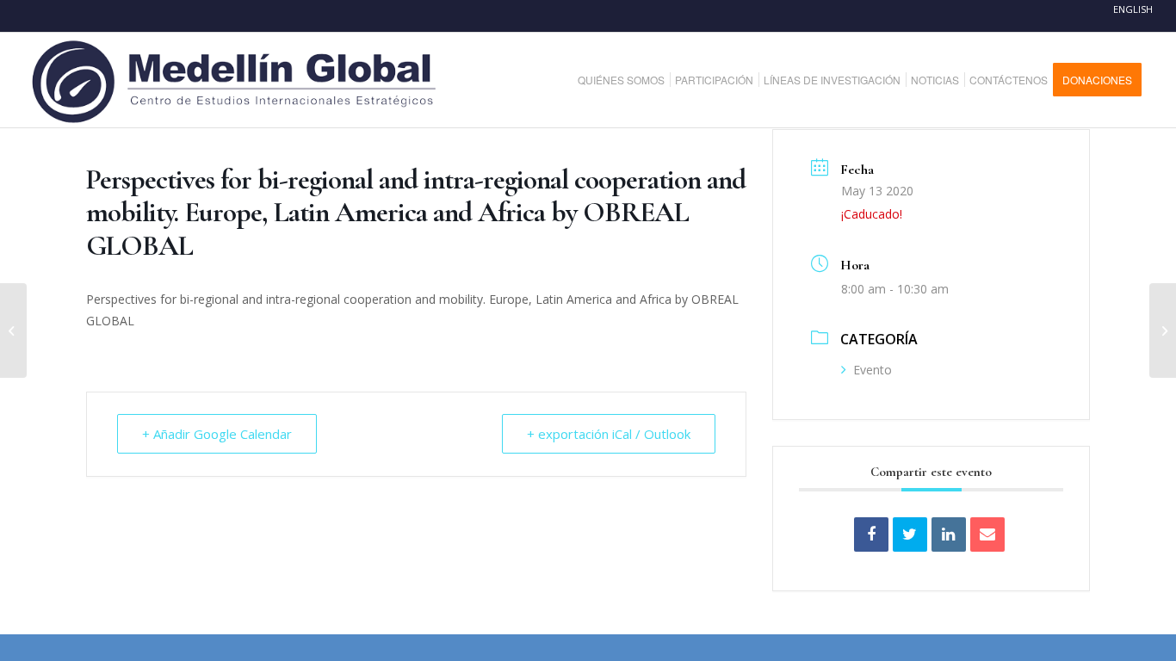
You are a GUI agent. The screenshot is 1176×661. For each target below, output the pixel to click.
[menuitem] (627, 80)
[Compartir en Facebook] (871, 534)
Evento (872, 369)
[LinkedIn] (949, 534)
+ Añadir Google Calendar (217, 433)
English (1133, 9)
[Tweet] (910, 534)
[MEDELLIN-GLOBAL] (235, 80)
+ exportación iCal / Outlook (608, 433)
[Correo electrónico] (987, 534)
